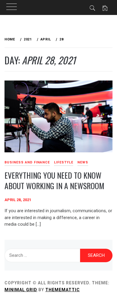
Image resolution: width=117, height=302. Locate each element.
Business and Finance (27, 162)
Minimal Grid (20, 289)
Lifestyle (63, 162)
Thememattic (62, 289)
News (82, 162)
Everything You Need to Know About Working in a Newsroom (54, 180)
